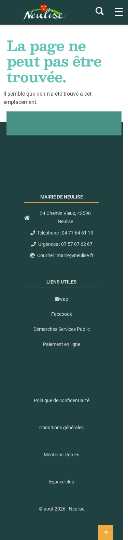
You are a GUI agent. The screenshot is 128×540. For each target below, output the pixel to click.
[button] (61, 509)
